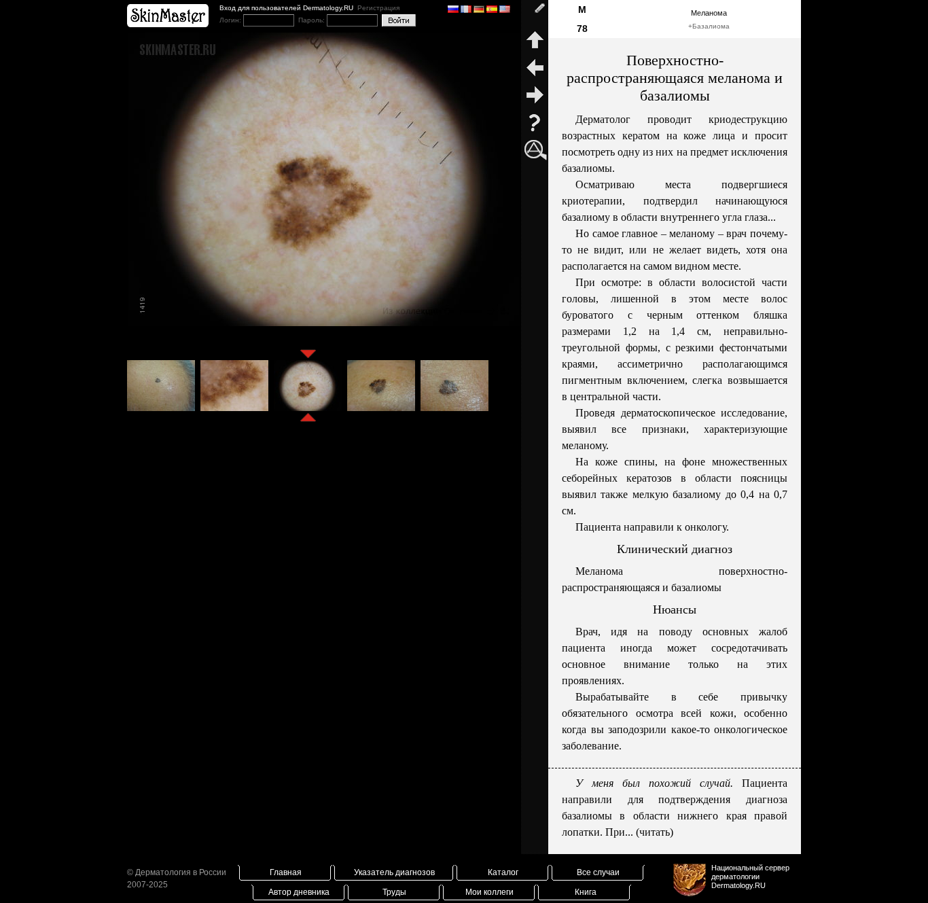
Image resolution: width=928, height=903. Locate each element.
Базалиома (711, 26)
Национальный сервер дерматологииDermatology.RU (750, 876)
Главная (286, 872)
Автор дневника (298, 892)
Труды (394, 892)
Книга (585, 892)
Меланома (709, 13)
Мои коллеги (489, 892)
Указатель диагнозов (394, 872)
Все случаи (598, 872)
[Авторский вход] (534, 13)
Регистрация (378, 8)
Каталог (503, 872)
